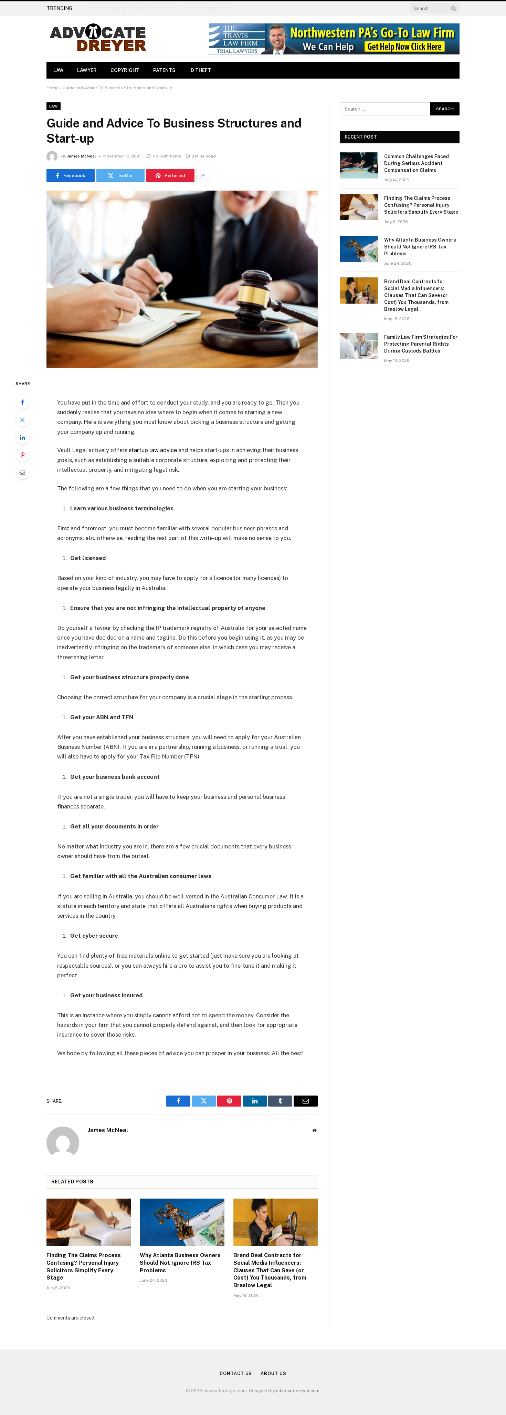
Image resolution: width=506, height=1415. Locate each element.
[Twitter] (22, 420)
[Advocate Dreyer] (98, 38)
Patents (164, 70)
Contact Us (236, 1373)
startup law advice (153, 450)
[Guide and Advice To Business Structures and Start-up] (182, 279)
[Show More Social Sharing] (203, 175)
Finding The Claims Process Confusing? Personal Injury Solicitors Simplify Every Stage (161, 8)
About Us (273, 1373)
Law (58, 70)
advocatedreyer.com (297, 1390)
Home (52, 87)
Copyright (124, 70)
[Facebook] (22, 402)
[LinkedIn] (22, 437)
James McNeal (81, 156)
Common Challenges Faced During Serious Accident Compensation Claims (416, 163)
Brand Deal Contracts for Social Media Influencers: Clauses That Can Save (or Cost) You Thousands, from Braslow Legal (269, 1270)
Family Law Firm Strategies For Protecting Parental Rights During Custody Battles (420, 344)
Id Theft (200, 70)
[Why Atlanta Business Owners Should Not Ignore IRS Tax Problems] (182, 1222)
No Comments (166, 156)
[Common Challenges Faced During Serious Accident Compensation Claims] (359, 165)
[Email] (22, 472)
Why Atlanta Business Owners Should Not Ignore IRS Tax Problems (180, 1263)
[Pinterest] (22, 455)
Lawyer (87, 70)
